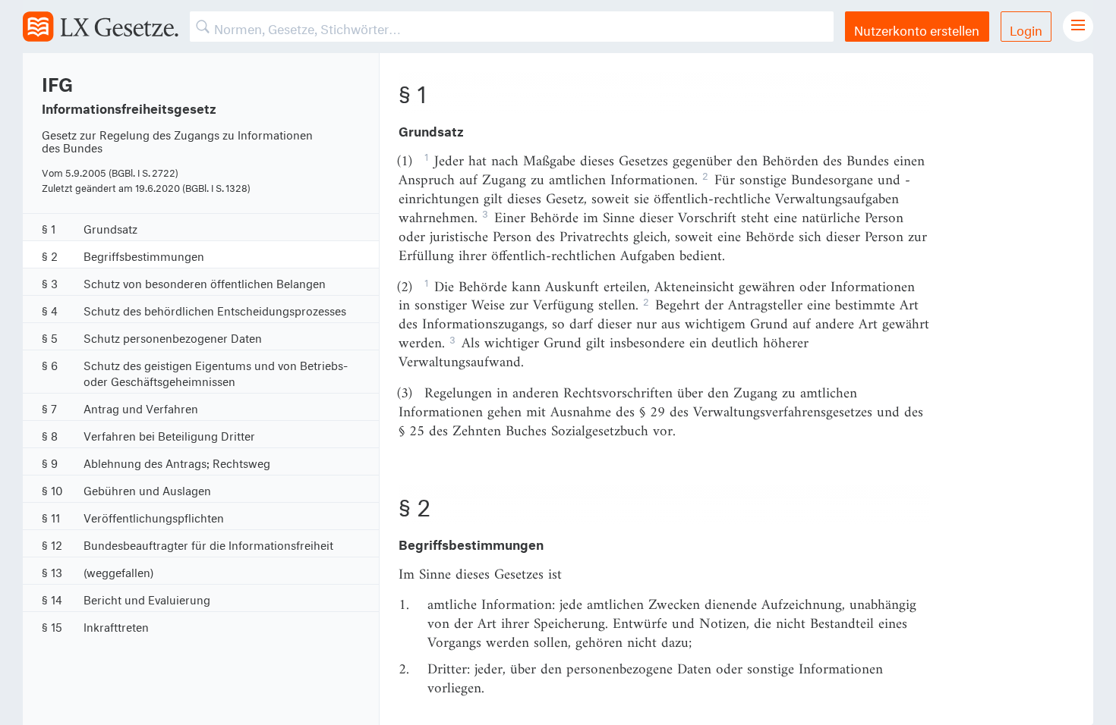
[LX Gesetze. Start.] (100, 26)
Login (1026, 28)
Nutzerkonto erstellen (916, 28)
